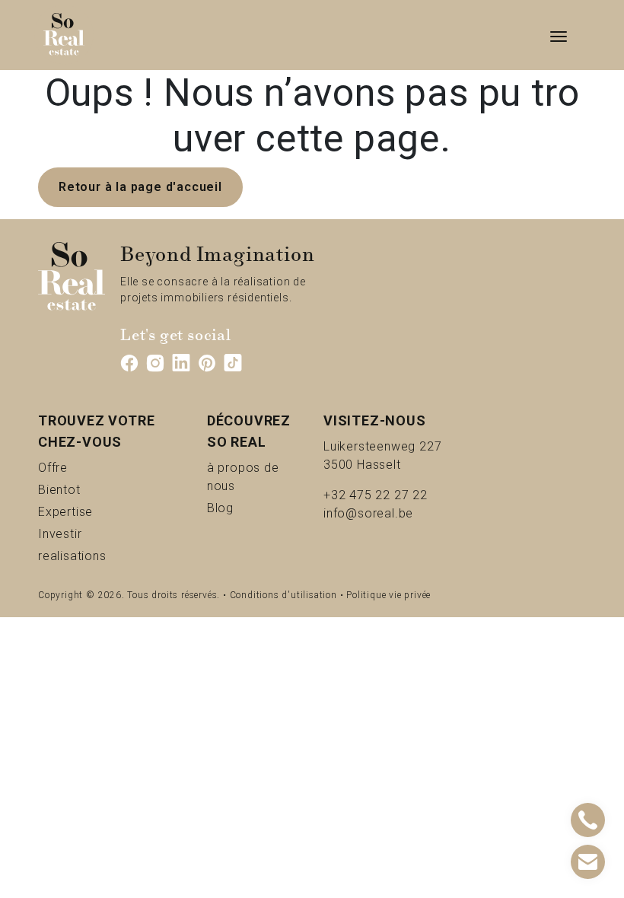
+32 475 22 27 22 (375, 495)
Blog (238, 507)
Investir (85, 533)
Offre (72, 467)
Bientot (84, 489)
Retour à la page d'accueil (140, 187)
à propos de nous (254, 476)
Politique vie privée (388, 595)
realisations (103, 555)
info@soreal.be (368, 513)
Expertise (97, 511)
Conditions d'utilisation (283, 595)
